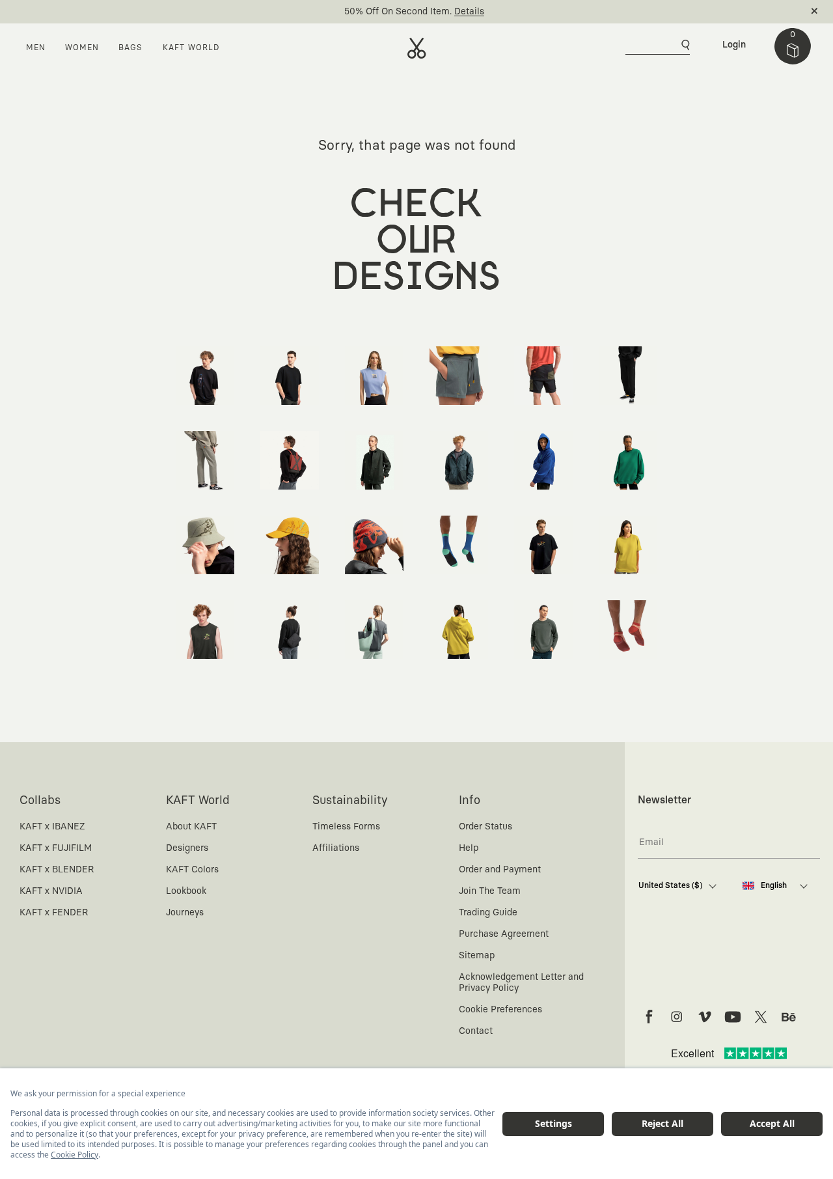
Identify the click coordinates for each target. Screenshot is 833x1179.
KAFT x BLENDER (57, 869)
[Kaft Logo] (416, 48)
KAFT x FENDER (54, 912)
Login (734, 44)
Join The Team (490, 891)
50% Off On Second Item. (398, 11)
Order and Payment (500, 869)
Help (468, 848)
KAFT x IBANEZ (52, 826)
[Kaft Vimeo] (705, 1017)
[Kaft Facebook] (649, 1017)
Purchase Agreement (504, 934)
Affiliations (335, 848)
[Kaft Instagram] (677, 1017)
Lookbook (186, 891)
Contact (476, 1031)
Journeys (185, 912)
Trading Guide (488, 912)
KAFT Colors (192, 869)
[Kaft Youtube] (733, 1017)
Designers (187, 848)
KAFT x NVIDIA (51, 891)
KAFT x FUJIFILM (56, 848)
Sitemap (477, 955)
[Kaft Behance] (789, 1017)
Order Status (485, 826)
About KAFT (191, 826)
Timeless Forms (346, 826)
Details (469, 11)
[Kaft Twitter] (761, 1017)
